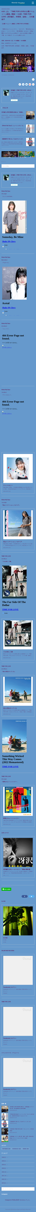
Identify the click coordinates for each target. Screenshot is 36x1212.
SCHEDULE (17, 1148)
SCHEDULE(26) (11, 75)
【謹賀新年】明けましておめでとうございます (14, 139)
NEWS (26, 1148)
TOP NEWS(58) (5, 75)
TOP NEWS (6, 1148)
